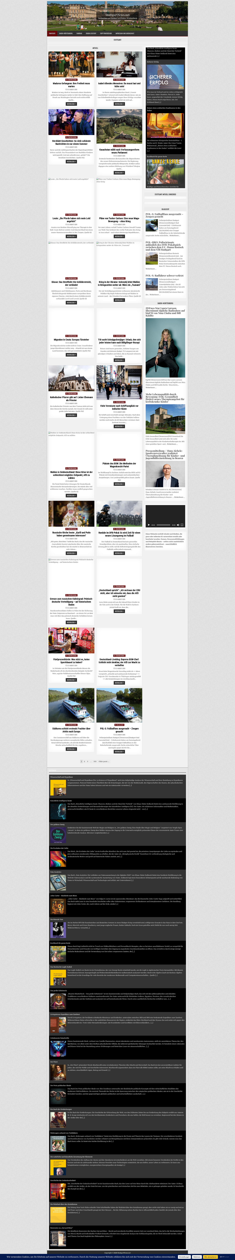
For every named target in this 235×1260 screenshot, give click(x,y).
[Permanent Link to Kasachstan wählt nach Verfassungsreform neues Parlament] (119, 126)
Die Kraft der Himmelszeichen (62, 1228)
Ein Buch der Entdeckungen (61, 1062)
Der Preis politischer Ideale (60, 1038)
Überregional (72, 80)
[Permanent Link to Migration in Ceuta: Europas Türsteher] (71, 321)
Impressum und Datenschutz (125, 33)
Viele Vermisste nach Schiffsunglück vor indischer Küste (119, 407)
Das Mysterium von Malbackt (61, 1204)
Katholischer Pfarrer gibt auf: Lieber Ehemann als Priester (71, 399)
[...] (160, 90)
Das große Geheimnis (58, 943)
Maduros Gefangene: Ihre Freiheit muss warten (71, 85)
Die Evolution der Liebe (59, 801)
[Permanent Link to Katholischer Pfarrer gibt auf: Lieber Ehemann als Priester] (71, 378)
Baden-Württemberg (66, 33)
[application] (165, 519)
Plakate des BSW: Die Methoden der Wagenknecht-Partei (119, 465)
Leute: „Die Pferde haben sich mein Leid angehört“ (71, 220)
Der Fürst (54, 1014)
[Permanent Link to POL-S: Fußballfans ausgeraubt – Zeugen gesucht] (119, 705)
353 (95, 761)
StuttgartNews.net (118, 15)
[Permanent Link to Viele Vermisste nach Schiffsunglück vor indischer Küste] (119, 382)
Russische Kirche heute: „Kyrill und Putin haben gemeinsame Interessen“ (71, 534)
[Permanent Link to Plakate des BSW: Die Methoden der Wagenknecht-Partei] (119, 444)
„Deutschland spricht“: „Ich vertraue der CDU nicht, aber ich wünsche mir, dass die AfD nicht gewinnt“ (119, 593)
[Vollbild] (182, 527)
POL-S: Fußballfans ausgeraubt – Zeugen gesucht (119, 730)
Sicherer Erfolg (153, 50)
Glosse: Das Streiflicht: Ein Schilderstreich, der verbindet (71, 283)
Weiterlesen (72, 104)
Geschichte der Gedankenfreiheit (63, 1133)
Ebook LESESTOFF (91, 33)
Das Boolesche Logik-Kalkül (61, 919)
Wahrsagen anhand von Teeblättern (64, 1085)
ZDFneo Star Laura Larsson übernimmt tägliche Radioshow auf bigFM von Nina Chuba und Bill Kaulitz (165, 314)
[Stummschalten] (178, 527)
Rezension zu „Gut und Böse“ (61, 1180)
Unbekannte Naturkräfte (59, 991)
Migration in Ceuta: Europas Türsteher (71, 339)
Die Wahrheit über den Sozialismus (63, 1157)
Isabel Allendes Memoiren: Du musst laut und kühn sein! (119, 85)
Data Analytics (55, 824)
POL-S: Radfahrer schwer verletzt (164, 278)
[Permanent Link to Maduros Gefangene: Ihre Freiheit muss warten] (71, 64)
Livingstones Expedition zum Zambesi (65, 967)
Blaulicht (120, 725)
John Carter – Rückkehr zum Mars (63, 848)
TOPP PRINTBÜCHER (106, 33)
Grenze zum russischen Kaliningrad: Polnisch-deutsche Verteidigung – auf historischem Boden (71, 601)
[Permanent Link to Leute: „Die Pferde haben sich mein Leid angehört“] (71, 195)
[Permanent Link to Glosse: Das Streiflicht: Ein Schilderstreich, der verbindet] (71, 259)
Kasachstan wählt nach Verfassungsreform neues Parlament (119, 151)
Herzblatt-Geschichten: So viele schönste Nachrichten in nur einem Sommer (71, 142)
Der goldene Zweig (57, 777)
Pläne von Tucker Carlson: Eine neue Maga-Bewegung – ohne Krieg (119, 220)
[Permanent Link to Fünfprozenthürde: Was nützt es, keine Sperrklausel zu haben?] (71, 640)
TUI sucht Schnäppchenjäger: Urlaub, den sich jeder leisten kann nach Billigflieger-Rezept (119, 341)
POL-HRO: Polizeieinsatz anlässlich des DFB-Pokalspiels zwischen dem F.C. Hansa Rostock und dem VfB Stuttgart (165, 248)
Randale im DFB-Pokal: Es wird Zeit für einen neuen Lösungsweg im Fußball (119, 534)
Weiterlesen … (175, 238)
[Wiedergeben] (149, 527)
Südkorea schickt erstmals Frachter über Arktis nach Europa (71, 730)
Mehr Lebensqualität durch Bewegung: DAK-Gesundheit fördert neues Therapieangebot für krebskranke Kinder (165, 400)
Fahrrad (79, 33)
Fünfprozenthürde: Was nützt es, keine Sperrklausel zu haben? (71, 661)
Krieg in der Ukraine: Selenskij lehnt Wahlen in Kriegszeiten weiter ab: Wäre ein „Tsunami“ (119, 283)
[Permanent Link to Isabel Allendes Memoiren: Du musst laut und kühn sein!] (119, 64)
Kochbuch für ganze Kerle (157, 144)
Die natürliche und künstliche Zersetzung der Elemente (71, 1109)
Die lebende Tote (56, 872)
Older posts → (104, 761)
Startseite (52, 33)
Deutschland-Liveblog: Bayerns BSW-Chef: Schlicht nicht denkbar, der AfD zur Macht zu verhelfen (119, 662)
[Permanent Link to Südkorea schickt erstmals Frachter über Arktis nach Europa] (71, 705)
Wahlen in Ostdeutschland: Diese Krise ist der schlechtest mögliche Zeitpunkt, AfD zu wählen (71, 475)
